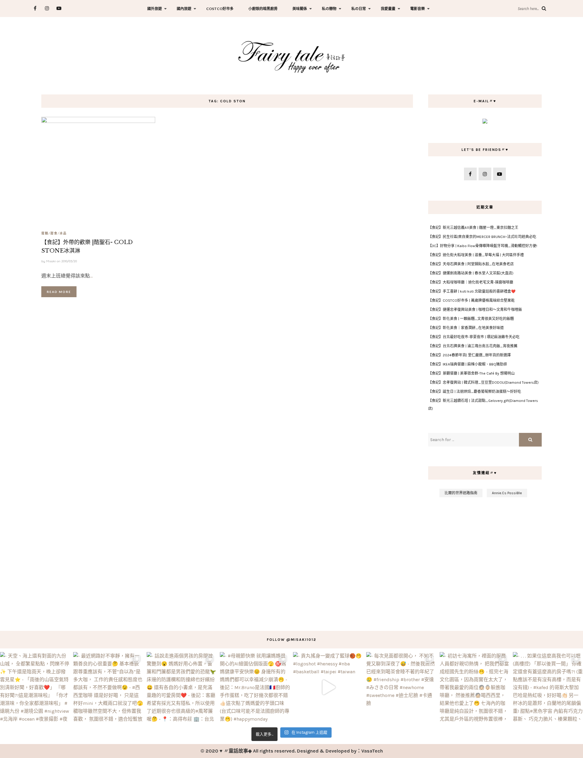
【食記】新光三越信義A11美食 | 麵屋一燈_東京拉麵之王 (473, 228)
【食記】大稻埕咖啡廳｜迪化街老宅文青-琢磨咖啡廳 (470, 282)
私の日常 (358, 8)
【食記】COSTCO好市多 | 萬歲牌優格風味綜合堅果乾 (471, 300)
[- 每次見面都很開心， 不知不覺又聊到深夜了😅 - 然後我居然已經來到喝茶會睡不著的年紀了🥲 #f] (401, 687)
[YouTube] (59, 8)
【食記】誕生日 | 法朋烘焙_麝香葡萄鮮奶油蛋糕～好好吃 (474, 391)
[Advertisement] (485, 560)
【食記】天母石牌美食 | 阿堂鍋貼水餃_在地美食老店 (471, 264)
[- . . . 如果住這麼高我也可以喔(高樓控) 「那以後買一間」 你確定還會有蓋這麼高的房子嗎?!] (548, 687)
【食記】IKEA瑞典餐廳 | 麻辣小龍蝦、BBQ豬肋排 (467, 364)
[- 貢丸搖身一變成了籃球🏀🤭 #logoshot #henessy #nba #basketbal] (328, 687)
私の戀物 (329, 8)
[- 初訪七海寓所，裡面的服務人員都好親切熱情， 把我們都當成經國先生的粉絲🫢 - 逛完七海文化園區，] (475, 687)
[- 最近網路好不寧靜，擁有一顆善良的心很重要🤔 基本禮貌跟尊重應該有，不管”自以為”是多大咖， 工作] (108, 687)
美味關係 (299, 8)
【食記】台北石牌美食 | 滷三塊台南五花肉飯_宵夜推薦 (472, 346)
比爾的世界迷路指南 (461, 493)
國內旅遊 (184, 8)
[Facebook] (35, 8)
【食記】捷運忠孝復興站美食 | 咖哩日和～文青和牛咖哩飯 (475, 310)
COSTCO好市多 (220, 8)
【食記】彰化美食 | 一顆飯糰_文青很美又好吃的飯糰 (471, 319)
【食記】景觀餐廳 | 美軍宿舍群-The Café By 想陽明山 (471, 373)
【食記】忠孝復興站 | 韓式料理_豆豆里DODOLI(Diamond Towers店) (483, 382)
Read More (59, 292)
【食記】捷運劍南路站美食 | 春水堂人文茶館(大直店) (470, 273)
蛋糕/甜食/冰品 (54, 233)
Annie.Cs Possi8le (507, 493)
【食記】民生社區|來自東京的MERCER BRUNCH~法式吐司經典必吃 (482, 237)
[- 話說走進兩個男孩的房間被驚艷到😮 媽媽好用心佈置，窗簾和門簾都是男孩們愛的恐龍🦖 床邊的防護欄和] (182, 687)
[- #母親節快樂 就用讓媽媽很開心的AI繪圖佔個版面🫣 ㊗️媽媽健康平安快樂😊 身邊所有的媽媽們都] (255, 687)
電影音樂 (417, 8)
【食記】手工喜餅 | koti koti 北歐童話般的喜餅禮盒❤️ (472, 291)
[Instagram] (47, 8)
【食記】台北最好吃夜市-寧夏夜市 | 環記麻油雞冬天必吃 (474, 337)
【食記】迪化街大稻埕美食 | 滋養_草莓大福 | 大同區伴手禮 (476, 255)
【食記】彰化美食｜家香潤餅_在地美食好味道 (466, 328)
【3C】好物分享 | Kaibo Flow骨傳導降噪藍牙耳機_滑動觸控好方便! (482, 246)
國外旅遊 (154, 8)
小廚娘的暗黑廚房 (263, 8)
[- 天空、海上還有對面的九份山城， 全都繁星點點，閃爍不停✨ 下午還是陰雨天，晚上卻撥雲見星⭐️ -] (35, 687)
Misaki (51, 261)
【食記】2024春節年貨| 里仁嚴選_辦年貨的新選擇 (469, 355)
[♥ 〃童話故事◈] (291, 56)
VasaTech (372, 751)
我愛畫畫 (388, 8)
